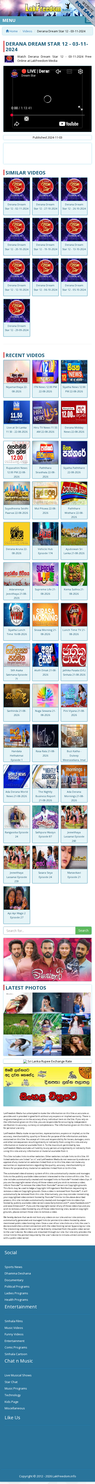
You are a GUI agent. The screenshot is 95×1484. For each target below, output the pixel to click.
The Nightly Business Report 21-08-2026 (45, 796)
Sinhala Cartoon (16, 1354)
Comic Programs (16, 1347)
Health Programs (16, 1300)
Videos (27, 31)
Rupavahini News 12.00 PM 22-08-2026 (16, 472)
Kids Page (11, 1402)
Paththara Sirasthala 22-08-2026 (45, 472)
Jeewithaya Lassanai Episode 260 (74, 837)
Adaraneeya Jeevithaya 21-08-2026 (16, 594)
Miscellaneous (15, 1408)
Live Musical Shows (18, 1375)
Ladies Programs (16, 1293)
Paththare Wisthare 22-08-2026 (74, 513)
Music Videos (14, 1328)
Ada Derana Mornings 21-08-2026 (74, 796)
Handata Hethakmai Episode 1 (16, 755)
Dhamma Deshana (18, 1273)
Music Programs (16, 1388)
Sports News (13, 1267)
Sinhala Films (14, 1321)
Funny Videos (14, 1334)
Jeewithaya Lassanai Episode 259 (16, 877)
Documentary (14, 1280)
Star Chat (11, 1382)
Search (83, 930)
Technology (13, 1395)
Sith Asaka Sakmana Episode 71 (16, 674)
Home (13, 31)
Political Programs (17, 1286)
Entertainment (14, 1341)
